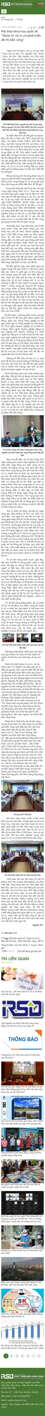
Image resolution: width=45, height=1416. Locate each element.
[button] (39, 27)
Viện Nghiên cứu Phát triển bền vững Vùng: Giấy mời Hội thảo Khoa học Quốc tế (20, 1024)
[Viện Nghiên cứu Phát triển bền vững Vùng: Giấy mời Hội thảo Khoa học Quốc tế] (22, 1010)
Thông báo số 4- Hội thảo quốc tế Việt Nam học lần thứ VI (20, 1056)
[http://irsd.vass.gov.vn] (16, 4)
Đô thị (40, 941)
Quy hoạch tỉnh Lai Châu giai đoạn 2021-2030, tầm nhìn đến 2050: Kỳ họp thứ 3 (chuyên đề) (22, 1122)
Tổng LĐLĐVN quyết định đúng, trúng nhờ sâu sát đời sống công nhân (21, 1154)
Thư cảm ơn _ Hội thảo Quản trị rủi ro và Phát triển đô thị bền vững (21, 992)
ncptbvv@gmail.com (17, 1400)
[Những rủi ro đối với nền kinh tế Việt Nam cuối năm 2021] (22, 1237)
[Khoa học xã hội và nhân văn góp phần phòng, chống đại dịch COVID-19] (22, 1301)
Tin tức (20, 19)
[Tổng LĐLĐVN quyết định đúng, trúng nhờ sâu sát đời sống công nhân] (22, 1139)
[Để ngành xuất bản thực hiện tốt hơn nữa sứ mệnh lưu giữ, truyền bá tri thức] (22, 1171)
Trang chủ (8, 19)
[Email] (42, 27)
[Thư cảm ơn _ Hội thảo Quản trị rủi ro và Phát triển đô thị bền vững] (22, 978)
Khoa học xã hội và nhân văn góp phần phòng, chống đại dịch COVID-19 (22, 1315)
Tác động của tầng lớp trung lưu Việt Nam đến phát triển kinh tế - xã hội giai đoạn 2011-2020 (22, 1346)
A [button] (29, 28)
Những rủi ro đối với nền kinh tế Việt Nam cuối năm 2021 (21, 1251)
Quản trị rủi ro (33, 938)
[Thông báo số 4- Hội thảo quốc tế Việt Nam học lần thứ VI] (22, 1042)
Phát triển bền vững (27, 941)
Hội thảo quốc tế (17, 938)
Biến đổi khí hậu (8, 941)
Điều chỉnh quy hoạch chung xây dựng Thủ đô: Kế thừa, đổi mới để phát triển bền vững (21, 1283)
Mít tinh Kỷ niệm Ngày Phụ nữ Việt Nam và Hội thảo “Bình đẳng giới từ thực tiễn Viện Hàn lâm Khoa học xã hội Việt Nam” (22, 1089)
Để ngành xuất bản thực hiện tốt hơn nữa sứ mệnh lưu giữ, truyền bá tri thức (20, 1185)
